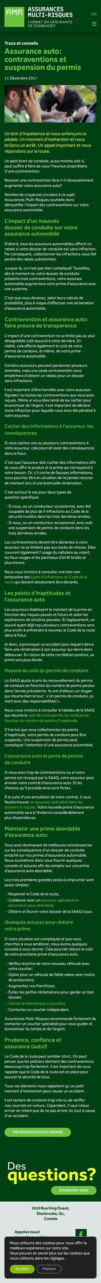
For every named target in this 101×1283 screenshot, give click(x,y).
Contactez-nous (73, 1190)
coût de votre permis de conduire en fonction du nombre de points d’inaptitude (46, 718)
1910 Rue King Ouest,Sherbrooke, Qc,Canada (50, 1214)
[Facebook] (81, 1234)
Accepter (22, 1269)
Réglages (49, 1269)
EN (94, 14)
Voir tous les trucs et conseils (38, 1132)
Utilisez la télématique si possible (36, 1004)
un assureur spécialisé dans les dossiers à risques (43, 805)
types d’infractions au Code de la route (45, 580)
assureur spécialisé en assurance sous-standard (43, 903)
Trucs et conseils (21, 43)
